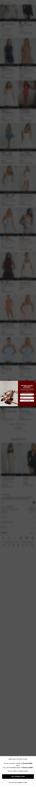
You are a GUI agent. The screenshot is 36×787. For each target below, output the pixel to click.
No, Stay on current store (18, 782)
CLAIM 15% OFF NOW (27, 400)
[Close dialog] (35, 381)
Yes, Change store (18, 776)
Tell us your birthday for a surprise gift (26, 396)
